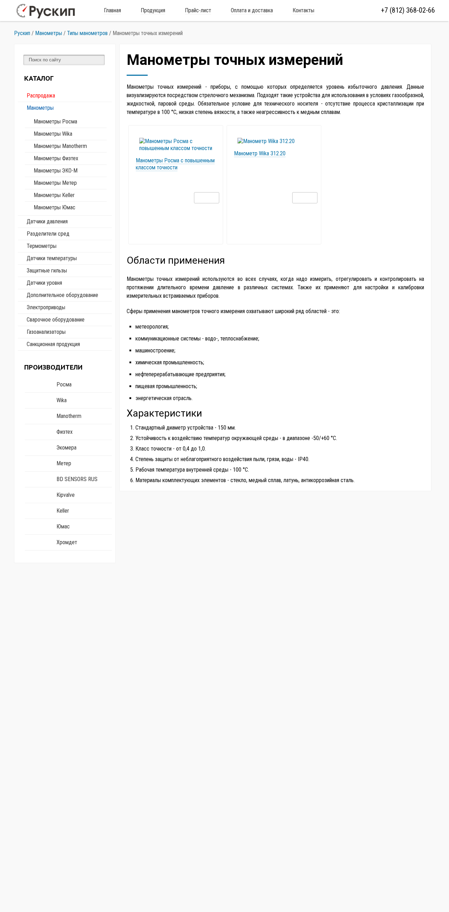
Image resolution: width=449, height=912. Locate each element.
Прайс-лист (198, 10)
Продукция (153, 10)
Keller (62, 510)
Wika (61, 400)
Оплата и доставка (252, 10)
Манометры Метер (55, 183)
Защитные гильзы (47, 270)
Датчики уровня (44, 282)
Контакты (303, 10)
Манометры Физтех (56, 158)
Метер (63, 463)
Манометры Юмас (54, 207)
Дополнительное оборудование (62, 295)
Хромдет (66, 542)
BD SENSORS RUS (77, 479)
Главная (112, 10)
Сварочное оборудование (56, 319)
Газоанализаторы (46, 332)
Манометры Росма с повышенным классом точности (175, 164)
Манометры (40, 107)
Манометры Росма (55, 121)
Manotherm (68, 416)
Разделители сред (48, 233)
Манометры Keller (54, 195)
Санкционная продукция (53, 344)
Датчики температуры (52, 258)
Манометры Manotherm (60, 146)
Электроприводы (46, 307)
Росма (64, 384)
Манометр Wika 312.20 (260, 153)
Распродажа (41, 95)
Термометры (41, 246)
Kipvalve (65, 495)
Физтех (64, 431)
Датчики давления (47, 221)
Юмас (63, 526)
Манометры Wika (53, 133)
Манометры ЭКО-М (56, 170)
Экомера (66, 447)
